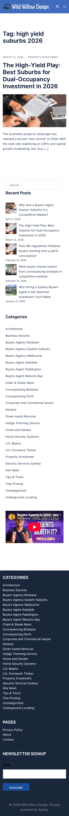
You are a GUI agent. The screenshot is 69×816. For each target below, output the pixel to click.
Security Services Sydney (23, 463)
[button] (57, 6)
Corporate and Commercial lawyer (30, 403)
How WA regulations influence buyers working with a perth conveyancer (40, 251)
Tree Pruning (14, 484)
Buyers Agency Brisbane (22, 342)
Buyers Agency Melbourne (24, 355)
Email (8, 765)
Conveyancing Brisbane (22, 389)
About (7, 734)
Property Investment (43, 57)
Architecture (14, 329)
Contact (8, 739)
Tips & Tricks (14, 477)
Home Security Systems (22, 436)
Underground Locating (21, 497)
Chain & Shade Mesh (20, 383)
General (11, 409)
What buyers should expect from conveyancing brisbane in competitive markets (40, 271)
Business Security (18, 335)
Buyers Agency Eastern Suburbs (28, 349)
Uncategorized (16, 490)
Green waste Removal (21, 416)
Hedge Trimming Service (23, 423)
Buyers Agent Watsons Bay (24, 376)
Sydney (43, 809)
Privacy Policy (12, 730)
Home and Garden (18, 430)
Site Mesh (12, 470)
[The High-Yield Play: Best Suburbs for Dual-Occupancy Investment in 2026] (34, 110)
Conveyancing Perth (20, 396)
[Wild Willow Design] (26, 6)
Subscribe (16, 787)
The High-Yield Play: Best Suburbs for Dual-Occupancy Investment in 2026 (31, 76)
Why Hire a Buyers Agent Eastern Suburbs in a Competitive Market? (36, 210)
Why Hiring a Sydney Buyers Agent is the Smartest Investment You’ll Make (38, 292)
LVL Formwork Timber (21, 450)
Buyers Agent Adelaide (21, 362)
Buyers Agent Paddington (23, 369)
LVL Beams (13, 443)
